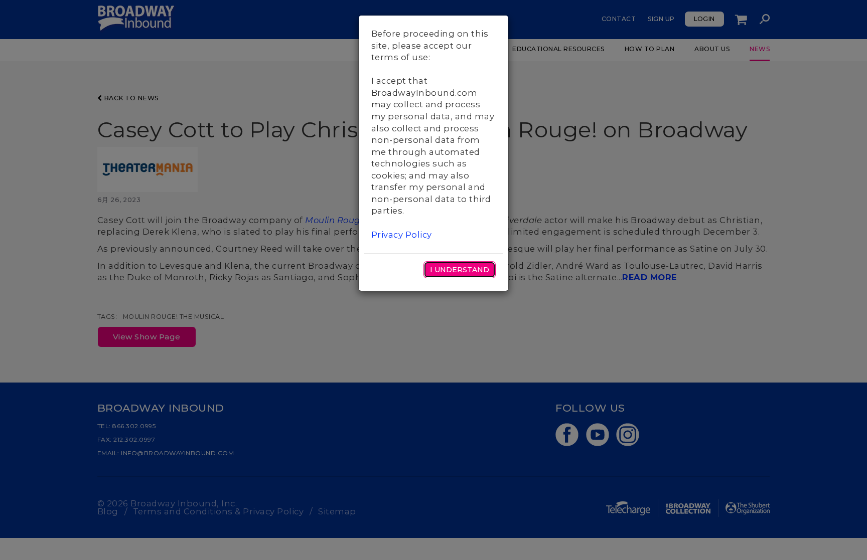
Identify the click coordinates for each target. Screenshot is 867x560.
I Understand (459, 269)
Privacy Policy (401, 235)
